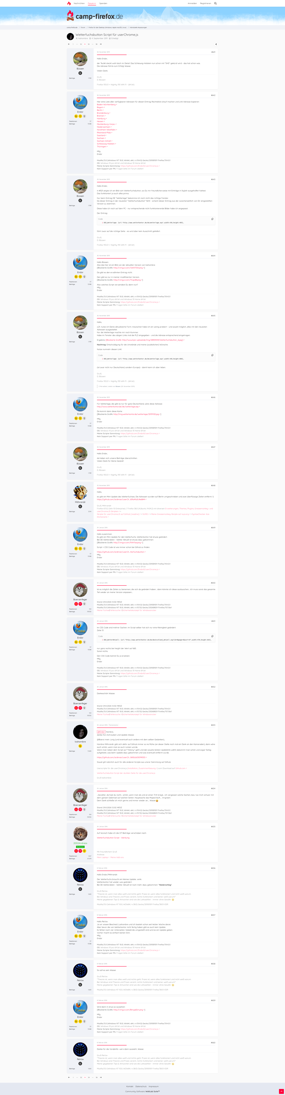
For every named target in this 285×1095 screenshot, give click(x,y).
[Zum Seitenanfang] (281, 1091)
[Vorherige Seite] (69, 44)
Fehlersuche (115, 610)
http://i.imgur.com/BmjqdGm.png (128, 1010)
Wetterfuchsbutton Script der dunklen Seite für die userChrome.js (126, 773)
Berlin (99, 110)
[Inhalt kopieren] (212, 219)
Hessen (100, 121)
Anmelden (192, 3)
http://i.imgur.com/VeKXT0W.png (128, 268)
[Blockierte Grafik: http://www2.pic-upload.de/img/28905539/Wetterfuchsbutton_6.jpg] (144, 340)
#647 (213, 447)
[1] (100, 223)
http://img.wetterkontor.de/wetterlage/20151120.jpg (136, 414)
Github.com (180, 768)
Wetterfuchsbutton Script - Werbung (113, 837)
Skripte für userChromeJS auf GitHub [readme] (118, 514)
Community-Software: (142, 1091)
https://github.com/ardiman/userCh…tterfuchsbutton (120, 552)
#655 (213, 826)
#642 (213, 95)
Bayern (100, 107)
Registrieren (205, 3)
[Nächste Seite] (101, 44)
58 (96, 44)
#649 (213, 527)
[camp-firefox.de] (142, 15)
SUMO (145, 514)
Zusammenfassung (147, 768)
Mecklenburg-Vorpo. (106, 124)
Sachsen (100, 138)
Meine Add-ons (117, 857)
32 (81, 44)
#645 (213, 315)
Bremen (100, 116)
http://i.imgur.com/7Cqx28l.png (127, 280)
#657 (213, 915)
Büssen (118, 386)
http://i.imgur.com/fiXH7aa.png (127, 542)
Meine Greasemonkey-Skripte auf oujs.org (170, 514)
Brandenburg (103, 113)
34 (89, 44)
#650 (213, 583)
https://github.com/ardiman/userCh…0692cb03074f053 (121, 757)
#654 (213, 788)
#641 (213, 52)
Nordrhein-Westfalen (106, 129)
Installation (133, 768)
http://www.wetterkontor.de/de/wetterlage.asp (118, 406)
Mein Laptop (102, 857)
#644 (213, 256)
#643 (213, 179)
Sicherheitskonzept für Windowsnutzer (139, 610)
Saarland (101, 135)
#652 (213, 687)
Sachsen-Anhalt (104, 141)
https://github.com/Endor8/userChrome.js (139, 166)
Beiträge (72, 78)
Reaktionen (73, 121)
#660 (213, 1042)
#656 (213, 868)
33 (85, 44)
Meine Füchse (103, 610)
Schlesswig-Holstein (106, 144)
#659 (213, 1000)
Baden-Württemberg (106, 104)
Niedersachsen (103, 127)
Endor (102, 732)
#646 (213, 397)
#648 (213, 485)
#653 (213, 725)
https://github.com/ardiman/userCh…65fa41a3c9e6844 (121, 499)
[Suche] (215, 3)
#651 (213, 621)
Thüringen (101, 146)
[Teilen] (216, 44)
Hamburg (101, 118)
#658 (213, 964)
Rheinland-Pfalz (104, 132)
